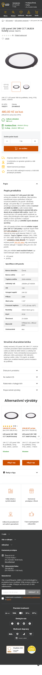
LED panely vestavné (22, 21)
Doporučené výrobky (11, 390)
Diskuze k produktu (11, 370)
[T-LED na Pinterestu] (29, 625)
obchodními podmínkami (31, 597)
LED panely (9, 21)
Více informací (10, 562)
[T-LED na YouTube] (24, 625)
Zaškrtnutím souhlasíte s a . (22, 598)
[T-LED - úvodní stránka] (6, 5)
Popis (5, 184)
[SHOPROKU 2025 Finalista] (17, 651)
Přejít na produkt (11, 463)
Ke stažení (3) (8, 377)
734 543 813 (16, 3)
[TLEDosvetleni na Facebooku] (12, 625)
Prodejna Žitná (10, 125)
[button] (5, 14)
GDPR (9, 599)
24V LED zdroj (19, 242)
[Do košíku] (21, 148)
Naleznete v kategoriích (12, 383)
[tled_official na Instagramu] (18, 625)
